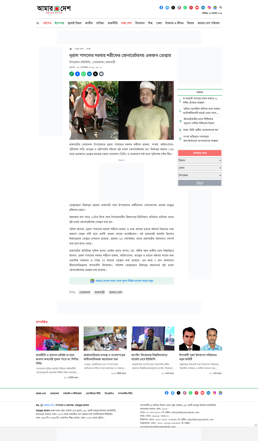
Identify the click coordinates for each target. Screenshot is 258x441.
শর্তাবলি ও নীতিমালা (72, 393)
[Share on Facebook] (77, 74)
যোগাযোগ (54, 393)
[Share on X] (95, 74)
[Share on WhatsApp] (83, 74)
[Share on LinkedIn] (89, 74)
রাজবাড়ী (100, 292)
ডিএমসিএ (109, 393)
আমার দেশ (115, 292)
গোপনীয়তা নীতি (93, 393)
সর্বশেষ (199, 92)
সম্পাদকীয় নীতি (125, 393)
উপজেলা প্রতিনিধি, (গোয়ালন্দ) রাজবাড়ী (92, 62)
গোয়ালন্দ (84, 292)
